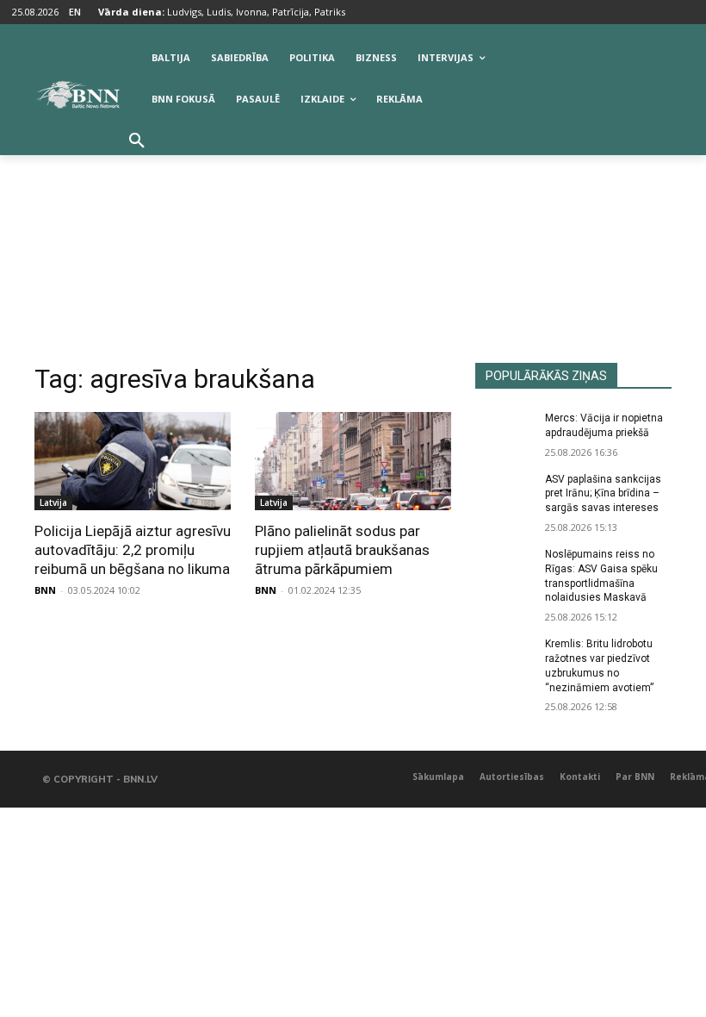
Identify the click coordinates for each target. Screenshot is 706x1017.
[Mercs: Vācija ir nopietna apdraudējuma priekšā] (504, 431)
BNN (45, 589)
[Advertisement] (353, 233)
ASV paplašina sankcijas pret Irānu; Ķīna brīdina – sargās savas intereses (603, 494)
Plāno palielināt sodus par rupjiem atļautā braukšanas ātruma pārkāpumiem (342, 549)
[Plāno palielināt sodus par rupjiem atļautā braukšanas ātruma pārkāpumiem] (353, 461)
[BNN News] (77, 94)
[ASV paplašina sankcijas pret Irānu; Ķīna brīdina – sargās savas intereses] (504, 493)
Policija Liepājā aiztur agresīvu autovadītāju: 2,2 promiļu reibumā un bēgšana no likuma (132, 549)
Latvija (53, 502)
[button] (137, 141)
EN (75, 11)
